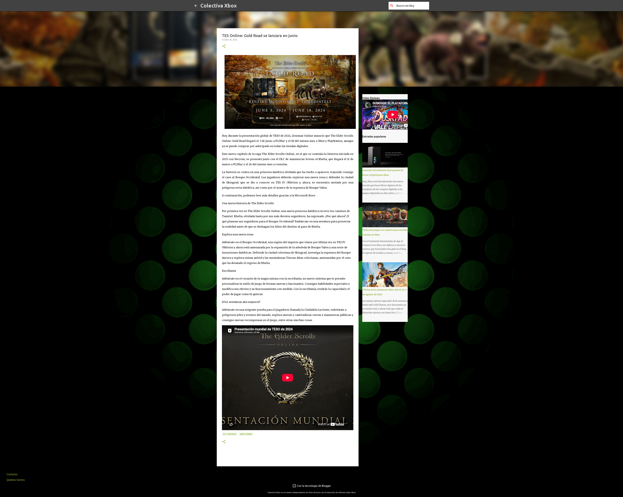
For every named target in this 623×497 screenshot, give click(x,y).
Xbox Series (246, 434)
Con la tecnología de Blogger (313, 485)
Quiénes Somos (15, 479)
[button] (224, 46)
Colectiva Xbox (218, 5)
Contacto (12, 474)
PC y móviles (229, 434)
